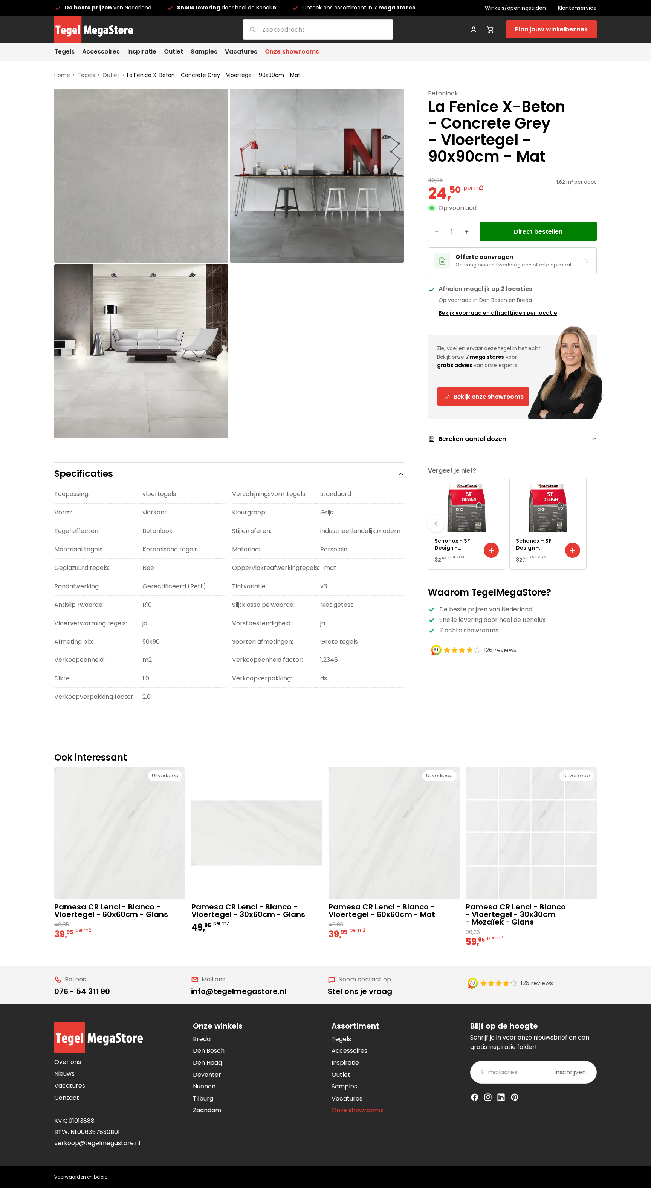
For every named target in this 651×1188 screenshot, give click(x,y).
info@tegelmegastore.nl (238, 991)
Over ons (67, 1062)
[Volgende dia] (588, 523)
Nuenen (204, 1086)
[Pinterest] (514, 1097)
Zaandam (207, 1110)
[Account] (473, 29)
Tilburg (203, 1098)
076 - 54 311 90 (82, 991)
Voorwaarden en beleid (81, 1177)
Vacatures (69, 1085)
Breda (202, 1039)
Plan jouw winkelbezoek (551, 29)
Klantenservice (577, 8)
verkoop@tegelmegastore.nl (97, 1143)
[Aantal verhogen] (466, 232)
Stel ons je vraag (360, 991)
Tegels (86, 75)
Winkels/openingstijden (515, 8)
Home (62, 75)
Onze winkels (218, 1026)
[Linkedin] (501, 1097)
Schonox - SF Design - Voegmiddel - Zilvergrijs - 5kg (537, 544)
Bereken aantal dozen (472, 439)
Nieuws (64, 1073)
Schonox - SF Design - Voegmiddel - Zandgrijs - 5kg (455, 544)
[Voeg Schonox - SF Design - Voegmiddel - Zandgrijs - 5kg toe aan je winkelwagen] (491, 550)
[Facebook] (474, 1097)
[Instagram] (487, 1097)
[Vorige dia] (436, 523)
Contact (66, 1097)
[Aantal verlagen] (436, 232)
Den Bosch (209, 1050)
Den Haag (207, 1062)
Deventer (207, 1074)
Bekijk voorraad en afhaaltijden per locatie (498, 313)
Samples (344, 1086)
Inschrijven (570, 1072)
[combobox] (308, 29)
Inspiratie (345, 1062)
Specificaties (83, 473)
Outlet (110, 75)
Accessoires (349, 1050)
